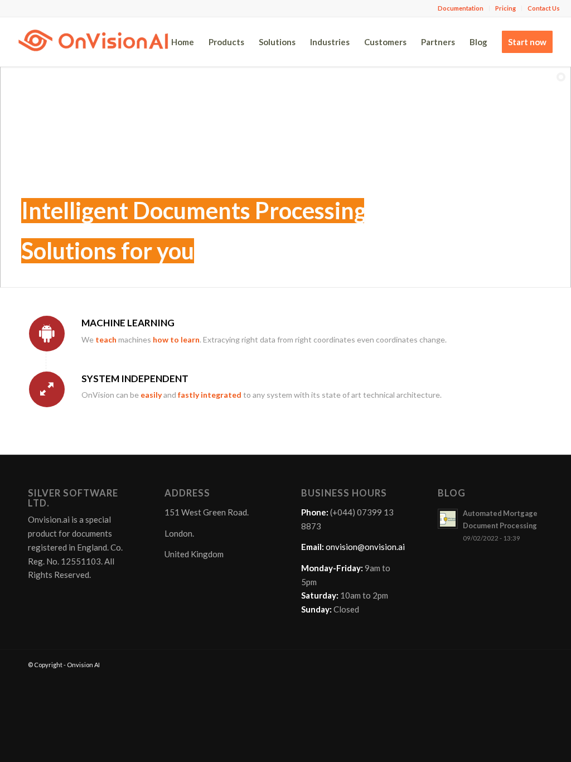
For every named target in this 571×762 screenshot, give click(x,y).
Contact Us (544, 8)
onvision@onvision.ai (365, 547)
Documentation (460, 8)
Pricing (505, 8)
